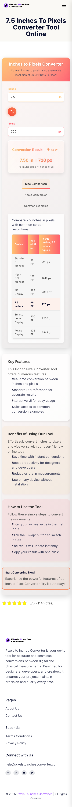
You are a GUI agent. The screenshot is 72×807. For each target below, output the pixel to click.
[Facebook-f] (8, 773)
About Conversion (36, 195)
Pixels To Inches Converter (34, 794)
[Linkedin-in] (32, 773)
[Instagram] (16, 773)
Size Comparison (36, 184)
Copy (54, 149)
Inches (12, 88)
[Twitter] (24, 773)
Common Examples (36, 206)
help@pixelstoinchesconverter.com (31, 764)
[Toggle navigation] (64, 5)
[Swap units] (12, 111)
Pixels (11, 123)
